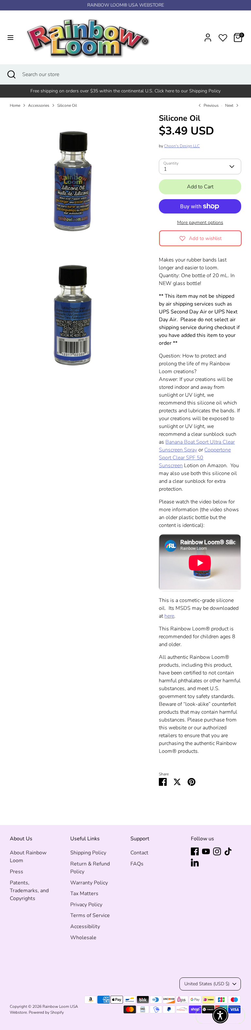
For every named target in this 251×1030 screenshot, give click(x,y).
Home (15, 105)
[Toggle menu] (10, 37)
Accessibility (85, 926)
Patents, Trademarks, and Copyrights (29, 890)
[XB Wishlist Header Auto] (222, 36)
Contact (139, 852)
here (169, 616)
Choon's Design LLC (182, 146)
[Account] (207, 35)
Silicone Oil (67, 105)
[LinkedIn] (195, 862)
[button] (220, 1015)
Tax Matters (84, 893)
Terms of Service (90, 915)
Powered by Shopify (46, 1012)
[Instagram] (217, 851)
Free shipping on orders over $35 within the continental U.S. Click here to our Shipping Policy (125, 91)
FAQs (136, 863)
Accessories (38, 105)
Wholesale (83, 937)
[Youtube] (206, 851)
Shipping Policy (88, 852)
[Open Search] (11, 74)
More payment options (200, 222)
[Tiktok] (228, 851)
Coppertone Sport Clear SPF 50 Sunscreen (195, 457)
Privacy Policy (86, 904)
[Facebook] (195, 851)
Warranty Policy (89, 882)
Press (16, 871)
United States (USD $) (206, 984)
